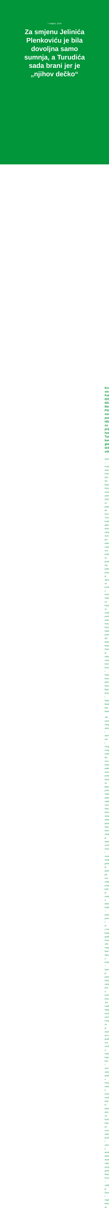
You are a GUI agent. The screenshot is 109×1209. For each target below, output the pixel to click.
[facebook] (51, 9)
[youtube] (55, 9)
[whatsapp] (58, 9)
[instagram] (47, 9)
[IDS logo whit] (10, 6)
